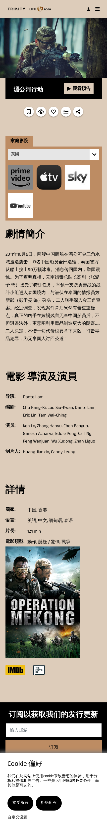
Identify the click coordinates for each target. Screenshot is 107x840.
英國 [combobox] (15, 154)
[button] (94, 154)
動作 (31, 542)
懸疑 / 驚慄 (49, 542)
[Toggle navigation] (97, 9)
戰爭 (65, 542)
